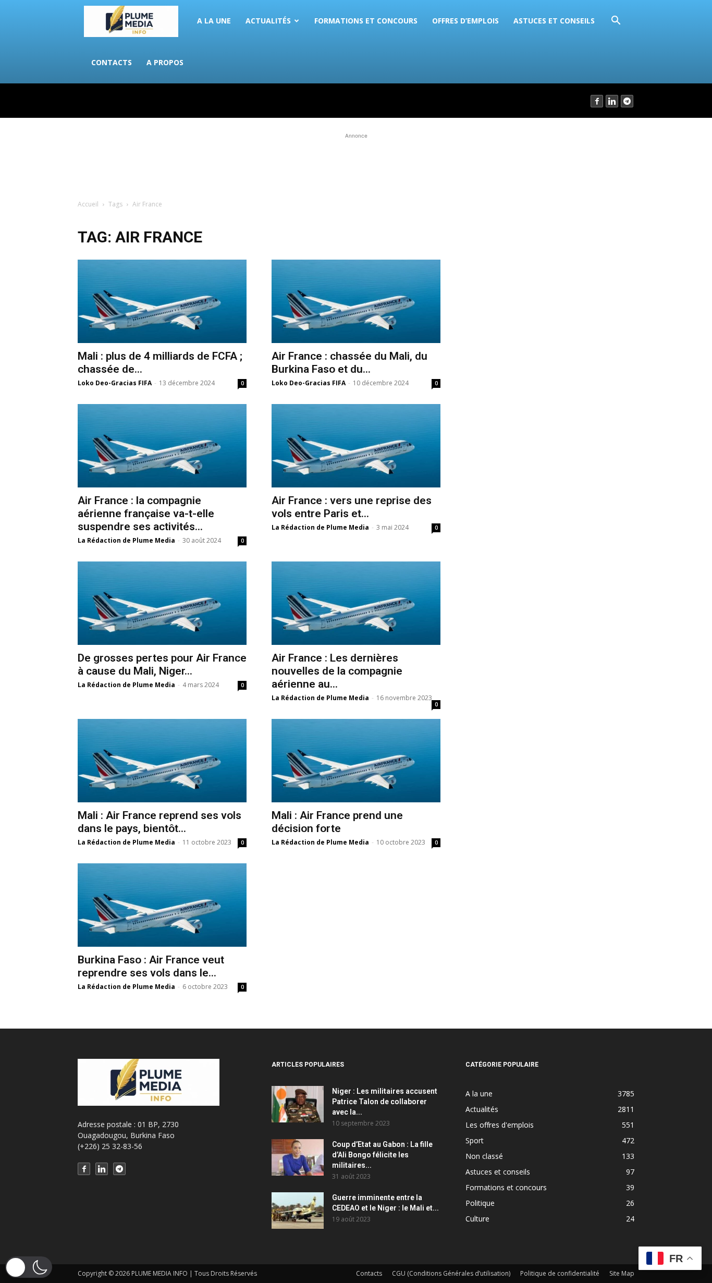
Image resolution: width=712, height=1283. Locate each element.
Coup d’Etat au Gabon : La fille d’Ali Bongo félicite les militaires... (382, 1154)
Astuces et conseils (554, 21)
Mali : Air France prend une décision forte (337, 822)
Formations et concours (366, 21)
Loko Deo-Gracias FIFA (115, 382)
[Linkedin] (612, 101)
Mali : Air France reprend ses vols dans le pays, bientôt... (159, 822)
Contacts (111, 62)
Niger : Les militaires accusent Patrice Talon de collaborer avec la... (384, 1101)
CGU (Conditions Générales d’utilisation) (451, 1273)
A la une (214, 21)
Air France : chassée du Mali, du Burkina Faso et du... (349, 362)
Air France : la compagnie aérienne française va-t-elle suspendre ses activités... (146, 513)
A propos (164, 62)
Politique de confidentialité (559, 1273)
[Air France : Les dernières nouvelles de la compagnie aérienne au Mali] (356, 603)
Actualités (268, 21)
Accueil (88, 204)
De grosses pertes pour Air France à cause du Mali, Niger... (162, 664)
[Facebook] (597, 101)
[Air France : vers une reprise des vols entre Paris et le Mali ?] (356, 445)
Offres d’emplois (465, 21)
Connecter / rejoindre (115, 100)
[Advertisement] (356, 164)
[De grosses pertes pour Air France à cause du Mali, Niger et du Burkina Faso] (162, 603)
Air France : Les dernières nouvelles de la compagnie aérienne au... (337, 671)
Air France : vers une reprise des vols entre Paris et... (352, 507)
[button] (615, 22)
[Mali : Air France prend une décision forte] (356, 760)
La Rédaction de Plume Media (126, 540)
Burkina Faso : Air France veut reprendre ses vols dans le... (151, 966)
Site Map (621, 1273)
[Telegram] (627, 101)
